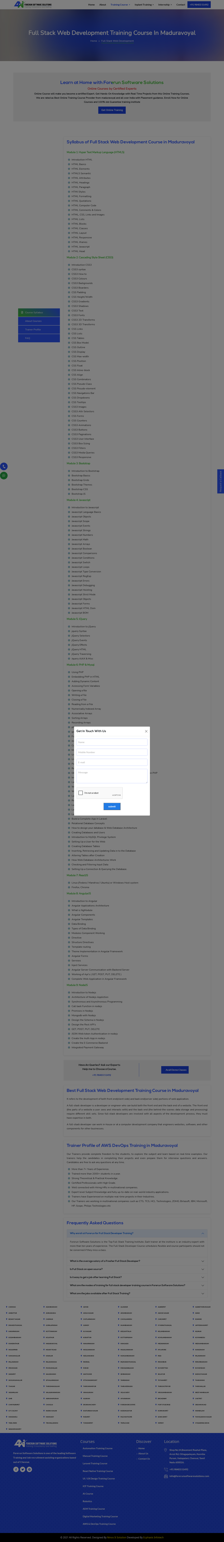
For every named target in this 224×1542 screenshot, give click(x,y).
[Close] (146, 731)
